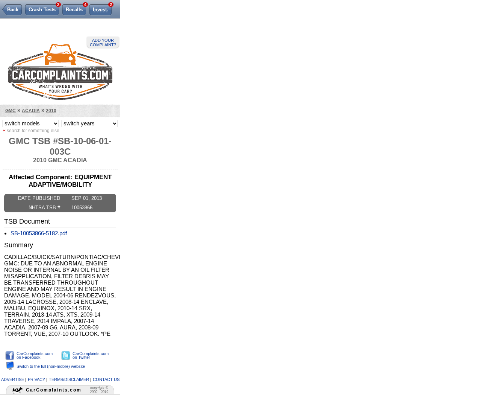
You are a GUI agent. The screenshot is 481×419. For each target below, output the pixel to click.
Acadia (31, 110)
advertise (12, 379)
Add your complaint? (103, 42)
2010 (51, 110)
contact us (106, 379)
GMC (10, 110)
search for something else (31, 130)
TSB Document (27, 221)
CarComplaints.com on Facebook (35, 355)
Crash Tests (44, 8)
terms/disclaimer (69, 379)
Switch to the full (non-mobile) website (51, 366)
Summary (18, 245)
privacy (36, 379)
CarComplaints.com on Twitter (91, 355)
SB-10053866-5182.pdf (39, 233)
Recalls (76, 8)
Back (12, 9)
